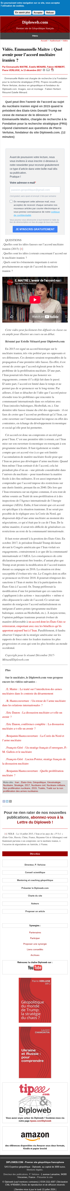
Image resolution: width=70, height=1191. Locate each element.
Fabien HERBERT (55, 67)
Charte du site (35, 896)
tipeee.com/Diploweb (40, 1121)
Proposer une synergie (35, 944)
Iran (17, 782)
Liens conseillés (35, 949)
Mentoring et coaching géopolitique (35, 880)
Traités (41, 788)
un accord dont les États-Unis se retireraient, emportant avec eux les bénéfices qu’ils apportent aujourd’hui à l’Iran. (34, 626)
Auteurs (35, 903)
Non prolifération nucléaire (16, 788)
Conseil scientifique (35, 872)
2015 (34, 788)
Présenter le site (45, 1177)
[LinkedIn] (7, 801)
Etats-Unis (26, 782)
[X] (10, 801)
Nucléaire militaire (56, 785)
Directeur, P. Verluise (35, 865)
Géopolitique (39, 782)
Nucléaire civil (38, 785)
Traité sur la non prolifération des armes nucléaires (33, 789)
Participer (35, 938)
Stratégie (18, 785)
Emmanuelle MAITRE (17, 67)
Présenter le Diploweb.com (35, 888)
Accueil (44, 41)
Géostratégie (54, 782)
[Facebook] (4, 801)
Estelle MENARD (37, 67)
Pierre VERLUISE (11, 70)
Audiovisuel (55, 41)
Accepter (38, 12)
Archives (35, 955)
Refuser (50, 12)
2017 (27, 785)
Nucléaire (8, 785)
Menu (35, 36)
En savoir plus (22, 12)
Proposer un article (35, 911)
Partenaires (35, 932)
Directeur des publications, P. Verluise (21, 1174)
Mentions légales (35, 1170)
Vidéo (65, 41)
